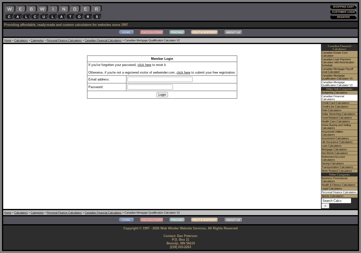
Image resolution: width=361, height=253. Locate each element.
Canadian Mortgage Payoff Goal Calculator (337, 70)
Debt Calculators (331, 110)
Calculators (21, 40)
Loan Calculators (331, 145)
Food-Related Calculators (336, 117)
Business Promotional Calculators (334, 180)
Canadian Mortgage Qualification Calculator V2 (337, 84)
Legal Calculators (331, 188)
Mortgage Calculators (334, 149)
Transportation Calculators (337, 167)
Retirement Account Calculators (333, 158)
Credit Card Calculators (335, 102)
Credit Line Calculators (334, 106)
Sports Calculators (332, 195)
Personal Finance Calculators (64, 40)
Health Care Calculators (335, 121)
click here (144, 65)
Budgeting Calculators (334, 92)
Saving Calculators (332, 163)
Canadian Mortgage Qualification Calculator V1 (337, 77)
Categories (37, 40)
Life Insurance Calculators (337, 142)
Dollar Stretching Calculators (338, 113)
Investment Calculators (335, 138)
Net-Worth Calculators (334, 153)
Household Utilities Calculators (332, 133)
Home (7, 40)
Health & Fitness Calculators (338, 184)
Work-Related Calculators (336, 170)
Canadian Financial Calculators (103, 40)
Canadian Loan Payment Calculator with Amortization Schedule (337, 62)
